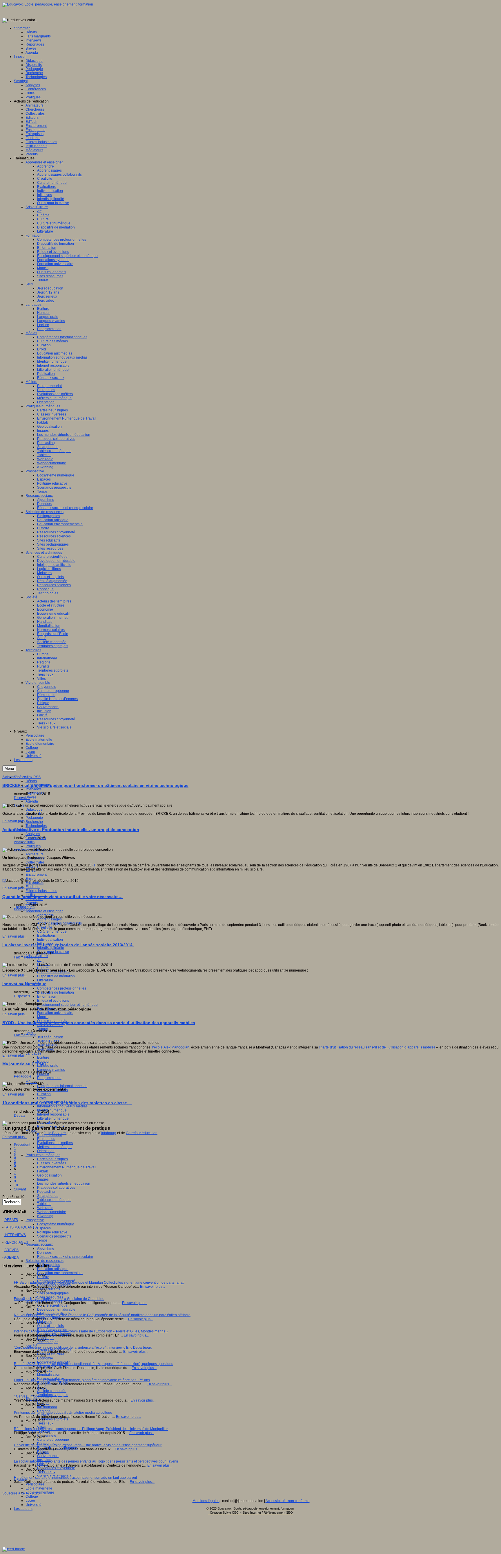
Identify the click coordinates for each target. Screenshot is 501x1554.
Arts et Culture (37, 956)
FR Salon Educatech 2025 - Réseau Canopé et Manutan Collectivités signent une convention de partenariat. (99, 1282)
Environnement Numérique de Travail (66, 1167)
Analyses (33, 834)
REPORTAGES (16, 1242)
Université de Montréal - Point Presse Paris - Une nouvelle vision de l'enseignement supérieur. (88, 1445)
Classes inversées (51, 1163)
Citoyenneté (46, 1436)
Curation (44, 1094)
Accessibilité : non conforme (288, 1501)
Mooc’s (42, 1017)
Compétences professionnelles (61, 988)
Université (33, 1505)
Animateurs (34, 854)
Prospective (35, 1220)
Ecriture (43, 1057)
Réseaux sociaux (39, 1244)
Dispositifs (22, 798)
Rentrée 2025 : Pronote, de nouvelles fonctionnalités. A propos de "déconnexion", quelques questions (93, 1364)
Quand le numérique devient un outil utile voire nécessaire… (62, 896)
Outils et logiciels (50, 1326)
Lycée (30, 1501)
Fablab (42, 1171)
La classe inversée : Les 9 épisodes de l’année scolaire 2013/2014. (68, 945)
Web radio (45, 1208)
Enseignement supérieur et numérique (67, 1005)
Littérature (45, 980)
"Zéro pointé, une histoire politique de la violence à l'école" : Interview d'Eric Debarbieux (83, 1348)
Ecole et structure (50, 1354)
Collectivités (35, 862)
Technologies (36, 826)
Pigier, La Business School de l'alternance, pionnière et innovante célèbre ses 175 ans (82, 1380)
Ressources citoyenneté (56, 1468)
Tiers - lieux (46, 1472)
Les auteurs (23, 1509)
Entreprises (46, 1139)
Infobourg (108, 1133)
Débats (31, 781)
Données (44, 1253)
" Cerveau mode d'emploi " (35, 1396)
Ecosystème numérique (55, 1224)
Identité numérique (52, 1110)
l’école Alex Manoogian (170, 1047)
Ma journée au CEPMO (24, 1064)
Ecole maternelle (39, 1488)
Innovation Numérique (24, 983)
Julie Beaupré (55, 1133)
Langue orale (47, 1066)
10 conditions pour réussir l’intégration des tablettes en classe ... (67, 1102)
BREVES (11, 1250)
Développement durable (56, 1309)
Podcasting (46, 1192)
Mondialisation (48, 1375)
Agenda (32, 801)
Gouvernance (48, 1456)
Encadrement (36, 875)
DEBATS (11, 1220)
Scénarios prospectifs (54, 1236)
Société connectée (51, 1391)
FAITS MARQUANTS (20, 1227)
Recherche (34, 822)
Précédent (22, 1145)
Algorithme (45, 1249)
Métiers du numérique (54, 1147)
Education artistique (52, 1269)
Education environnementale (60, 1273)
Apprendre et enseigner (44, 911)
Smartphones (47, 1196)
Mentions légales (206, 1501)
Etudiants (33, 887)
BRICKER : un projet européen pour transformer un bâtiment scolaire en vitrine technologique (95, 785)
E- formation (46, 996)
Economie (45, 1358)
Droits (41, 1098)
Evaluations (46, 936)
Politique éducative (52, 1232)
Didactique (34, 809)
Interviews (33, 789)
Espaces (44, 1228)
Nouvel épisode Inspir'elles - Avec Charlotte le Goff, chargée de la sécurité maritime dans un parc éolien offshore (102, 1315)
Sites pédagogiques (53, 1293)
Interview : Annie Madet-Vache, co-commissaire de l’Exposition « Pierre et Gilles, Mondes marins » (91, 1331)
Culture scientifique (52, 1305)
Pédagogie (34, 818)
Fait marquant (25, 957)
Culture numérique (52, 931)
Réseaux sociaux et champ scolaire (65, 1257)
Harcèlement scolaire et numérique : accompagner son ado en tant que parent (75, 1478)
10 (16, 1185)
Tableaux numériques (54, 1200)
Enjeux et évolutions (53, 1001)
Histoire (43, 1277)
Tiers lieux (45, 1423)
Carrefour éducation (141, 1133)
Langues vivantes (51, 1070)
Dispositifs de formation (55, 992)
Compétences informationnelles (62, 1086)
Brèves (31, 797)
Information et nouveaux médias (62, 1106)
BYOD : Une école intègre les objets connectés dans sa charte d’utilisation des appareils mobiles (98, 1022)
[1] (94, 865)
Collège (32, 1496)
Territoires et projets (52, 1419)
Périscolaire (35, 1484)
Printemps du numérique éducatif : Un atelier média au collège (63, 1413)
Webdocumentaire (51, 1212)
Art (39, 960)
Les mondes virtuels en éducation (63, 1183)
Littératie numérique (53, 1118)
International (47, 1407)
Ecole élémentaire (40, 1492)
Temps (42, 1240)
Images (43, 1179)
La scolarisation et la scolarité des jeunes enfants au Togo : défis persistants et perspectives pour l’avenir (96, 1461)
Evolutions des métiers (55, 1143)
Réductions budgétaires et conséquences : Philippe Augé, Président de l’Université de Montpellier (91, 1429)
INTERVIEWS (15, 1235)
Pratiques (33, 846)
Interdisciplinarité (50, 948)
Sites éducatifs (48, 1289)
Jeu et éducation (50, 1037)
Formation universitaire (55, 1013)
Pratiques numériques (43, 1155)
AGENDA (11, 1258)
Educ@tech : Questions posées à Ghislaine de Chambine (59, 1299)
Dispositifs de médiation (56, 976)
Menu (9, 768)
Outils (30, 842)
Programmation (49, 1078)
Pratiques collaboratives (56, 1188)
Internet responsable (53, 1114)
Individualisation (50, 940)
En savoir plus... (14, 821)
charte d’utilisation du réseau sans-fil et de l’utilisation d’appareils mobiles (377, 1047)
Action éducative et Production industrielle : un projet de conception (70, 829)
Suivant (20, 1189)
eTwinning (45, 1216)
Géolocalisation (49, 1175)
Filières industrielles (41, 891)
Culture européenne (53, 1440)
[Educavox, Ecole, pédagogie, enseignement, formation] (47, 4)
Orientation (46, 1151)
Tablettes (44, 1204)
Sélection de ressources (44, 1261)
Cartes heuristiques (52, 1159)
